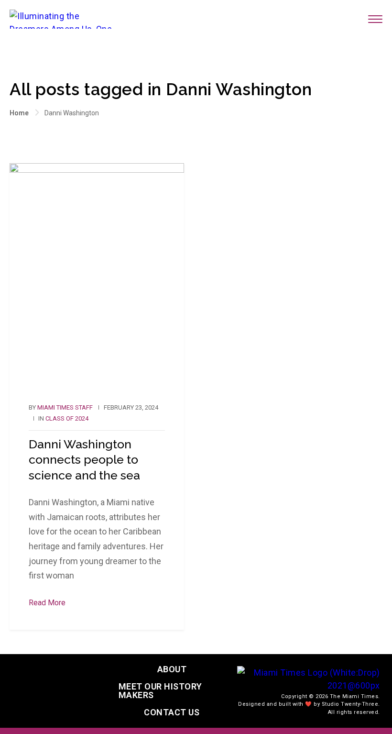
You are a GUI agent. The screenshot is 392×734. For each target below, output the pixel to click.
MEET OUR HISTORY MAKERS (160, 690)
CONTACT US (171, 712)
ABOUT (172, 669)
